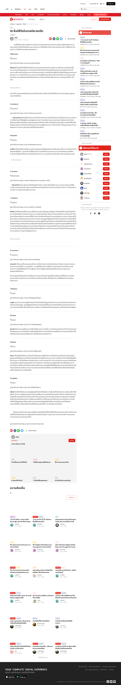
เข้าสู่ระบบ (111, 4)
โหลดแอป (83, 4)
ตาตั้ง (35, 9)
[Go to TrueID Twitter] (94, 213)
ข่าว (33, 15)
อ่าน (25, 9)
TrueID (11, 3)
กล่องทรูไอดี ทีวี (94, 4)
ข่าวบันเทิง (41, 15)
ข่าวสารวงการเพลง (53, 15)
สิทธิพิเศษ (18, 9)
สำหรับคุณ (18, 15)
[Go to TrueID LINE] (99, 213)
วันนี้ (7, 9)
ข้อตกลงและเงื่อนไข (85, 208)
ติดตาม (72, 440)
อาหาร (65, 15)
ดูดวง (89, 15)
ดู (11, 9)
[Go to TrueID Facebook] (90, 213)
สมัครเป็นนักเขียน (105, 19)
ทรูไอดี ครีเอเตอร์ (100, 15)
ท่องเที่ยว (73, 15)
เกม (30, 9)
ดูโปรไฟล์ (14, 440)
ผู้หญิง (82, 15)
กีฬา (26, 15)
